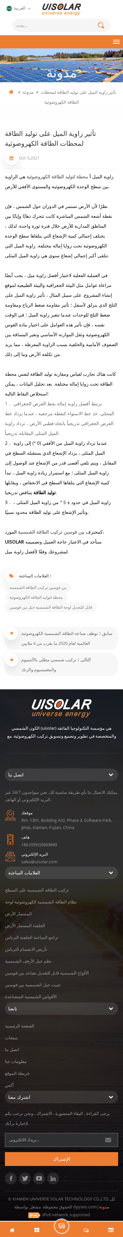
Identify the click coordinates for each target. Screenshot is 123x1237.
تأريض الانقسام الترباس (26, 949)
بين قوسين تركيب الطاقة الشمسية (52, 532)
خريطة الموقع (17, 1073)
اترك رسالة (61, 1226)
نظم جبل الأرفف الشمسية (28, 961)
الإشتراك (61, 1159)
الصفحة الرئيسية (19, 1026)
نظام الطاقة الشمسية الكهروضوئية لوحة (41, 902)
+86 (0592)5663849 (39, 844)
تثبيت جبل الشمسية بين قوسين (33, 985)
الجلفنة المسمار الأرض (25, 925)
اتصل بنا (12, 1049)
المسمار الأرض (18, 914)
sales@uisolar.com (39, 862)
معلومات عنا (16, 1061)
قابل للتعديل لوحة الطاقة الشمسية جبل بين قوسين (51, 607)
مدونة (28, 92)
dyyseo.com (85, 1207)
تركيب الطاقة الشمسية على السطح (37, 890)
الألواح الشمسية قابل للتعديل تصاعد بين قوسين (47, 973)
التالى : (83, 659)
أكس (9, 1085)
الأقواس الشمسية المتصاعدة (31, 996)
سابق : (105, 633)
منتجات (11, 1038)
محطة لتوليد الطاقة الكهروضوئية (58, 176)
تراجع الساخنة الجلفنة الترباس (31, 937)
